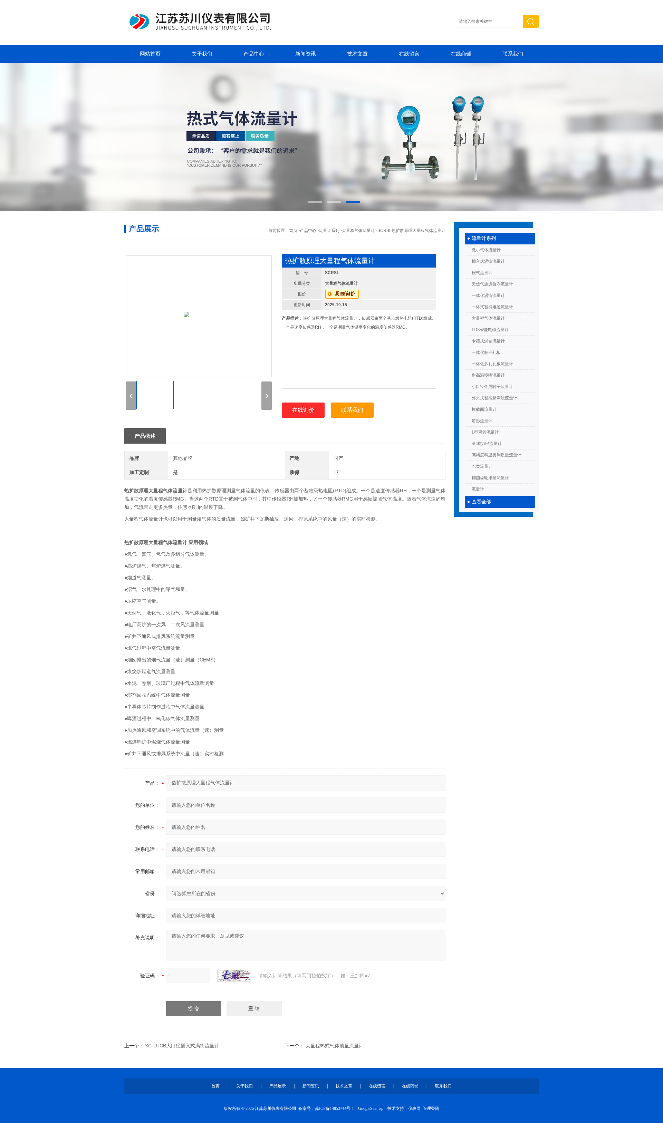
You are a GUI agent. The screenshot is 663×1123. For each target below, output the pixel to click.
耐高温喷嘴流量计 (488, 375)
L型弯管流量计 (485, 432)
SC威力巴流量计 (487, 443)
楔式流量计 (482, 272)
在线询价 (303, 410)
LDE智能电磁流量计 (490, 329)
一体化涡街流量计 (488, 295)
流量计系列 (484, 238)
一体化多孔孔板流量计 (492, 363)
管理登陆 (431, 1108)
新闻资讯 (305, 54)
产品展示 (277, 1086)
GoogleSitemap (370, 1108)
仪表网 (414, 1108)
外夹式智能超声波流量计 (494, 398)
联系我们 (512, 54)
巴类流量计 (482, 466)
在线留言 (409, 54)
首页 (293, 230)
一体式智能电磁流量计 (492, 306)
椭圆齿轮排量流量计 (490, 477)
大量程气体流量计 (488, 318)
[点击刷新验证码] (234, 975)
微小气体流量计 (486, 250)
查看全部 (481, 501)
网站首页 (150, 54)
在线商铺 (461, 54)
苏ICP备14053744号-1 (334, 1108)
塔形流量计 (482, 420)
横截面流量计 (484, 409)
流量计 (478, 489)
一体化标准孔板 (486, 352)
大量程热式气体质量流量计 (335, 1045)
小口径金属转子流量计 (492, 386)
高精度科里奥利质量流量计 (496, 455)
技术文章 (357, 54)
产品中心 (253, 54)
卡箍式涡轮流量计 (488, 341)
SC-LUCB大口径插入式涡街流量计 (182, 1045)
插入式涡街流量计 (488, 261)
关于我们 (202, 54)
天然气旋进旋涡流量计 (492, 284)
